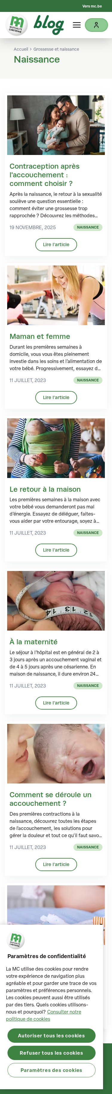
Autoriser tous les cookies (51, 1035)
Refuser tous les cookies (51, 1052)
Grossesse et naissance (56, 49)
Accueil (21, 49)
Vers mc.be (92, 6)
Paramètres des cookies (52, 1070)
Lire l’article (56, 244)
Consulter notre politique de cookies (43, 1015)
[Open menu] (77, 25)
